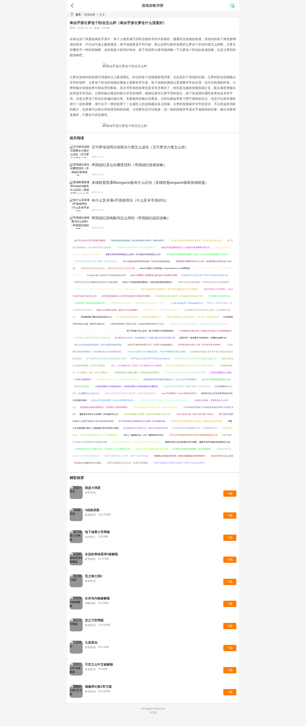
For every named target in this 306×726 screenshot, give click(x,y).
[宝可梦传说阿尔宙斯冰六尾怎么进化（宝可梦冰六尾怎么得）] (79, 151)
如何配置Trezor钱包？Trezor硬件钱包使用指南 (118, 379)
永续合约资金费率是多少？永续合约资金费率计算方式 (185, 247)
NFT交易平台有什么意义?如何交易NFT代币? (106, 359)
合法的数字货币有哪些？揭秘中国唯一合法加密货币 (187, 386)
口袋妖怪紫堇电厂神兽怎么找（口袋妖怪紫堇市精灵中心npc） (138, 324)
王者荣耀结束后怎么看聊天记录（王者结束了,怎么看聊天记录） (102, 449)
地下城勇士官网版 (97, 532)
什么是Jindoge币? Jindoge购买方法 (186, 303)
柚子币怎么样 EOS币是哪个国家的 (90, 240)
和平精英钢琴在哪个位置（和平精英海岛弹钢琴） (200, 345)
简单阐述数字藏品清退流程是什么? (96, 317)
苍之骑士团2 (93, 576)
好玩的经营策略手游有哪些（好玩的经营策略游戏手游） (165, 400)
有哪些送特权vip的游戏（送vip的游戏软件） (137, 247)
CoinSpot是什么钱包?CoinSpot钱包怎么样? (106, 275)
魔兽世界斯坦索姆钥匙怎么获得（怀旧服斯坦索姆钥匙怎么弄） (134, 254)
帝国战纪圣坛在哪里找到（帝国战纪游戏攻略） (129, 165)
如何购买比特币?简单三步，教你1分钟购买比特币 (145, 428)
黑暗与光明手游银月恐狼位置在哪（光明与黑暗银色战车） (131, 393)
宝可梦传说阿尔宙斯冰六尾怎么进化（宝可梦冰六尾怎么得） (140, 147)
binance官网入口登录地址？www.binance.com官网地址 (165, 268)
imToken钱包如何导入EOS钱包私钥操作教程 (185, 372)
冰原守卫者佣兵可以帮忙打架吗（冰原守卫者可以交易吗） (180, 463)
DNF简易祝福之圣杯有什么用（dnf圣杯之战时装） (156, 407)
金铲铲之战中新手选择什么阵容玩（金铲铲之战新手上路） (197, 421)
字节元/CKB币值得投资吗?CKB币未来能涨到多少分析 (193, 435)
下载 (230, 493)
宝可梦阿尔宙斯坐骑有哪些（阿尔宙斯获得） (192, 449)
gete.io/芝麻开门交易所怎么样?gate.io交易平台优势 (154, 275)
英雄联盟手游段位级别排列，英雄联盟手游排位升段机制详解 (108, 268)
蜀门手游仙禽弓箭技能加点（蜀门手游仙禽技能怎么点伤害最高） (170, 289)
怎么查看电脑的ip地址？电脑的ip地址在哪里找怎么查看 (136, 442)
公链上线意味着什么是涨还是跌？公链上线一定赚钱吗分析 (192, 317)
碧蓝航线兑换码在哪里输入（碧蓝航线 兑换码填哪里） (104, 407)
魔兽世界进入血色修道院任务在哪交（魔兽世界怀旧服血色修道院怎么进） (198, 442)
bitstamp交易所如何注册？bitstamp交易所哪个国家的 (190, 365)
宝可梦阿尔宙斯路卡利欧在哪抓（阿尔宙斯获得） (96, 261)
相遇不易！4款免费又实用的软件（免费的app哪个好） (203, 338)
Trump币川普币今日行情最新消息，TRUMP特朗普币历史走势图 (156, 352)
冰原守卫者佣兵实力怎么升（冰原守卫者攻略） (128, 463)
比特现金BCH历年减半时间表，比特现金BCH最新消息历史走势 (198, 324)
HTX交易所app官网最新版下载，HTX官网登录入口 (195, 428)
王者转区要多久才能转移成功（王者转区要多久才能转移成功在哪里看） (127, 386)
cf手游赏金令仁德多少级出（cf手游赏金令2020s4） (137, 372)
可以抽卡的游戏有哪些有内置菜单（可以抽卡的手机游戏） (196, 240)
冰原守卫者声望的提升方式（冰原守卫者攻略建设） (150, 345)
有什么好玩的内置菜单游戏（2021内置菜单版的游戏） (98, 345)
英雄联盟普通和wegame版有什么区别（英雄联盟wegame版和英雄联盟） (150, 182)
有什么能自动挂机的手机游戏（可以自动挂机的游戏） (147, 261)
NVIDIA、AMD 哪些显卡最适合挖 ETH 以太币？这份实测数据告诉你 (105, 289)
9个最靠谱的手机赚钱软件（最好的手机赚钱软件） (139, 317)
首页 (78, 14)
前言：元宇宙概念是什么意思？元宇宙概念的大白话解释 (136, 365)
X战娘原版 (92, 510)
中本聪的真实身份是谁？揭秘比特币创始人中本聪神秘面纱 (205, 331)
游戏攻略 (89, 14)
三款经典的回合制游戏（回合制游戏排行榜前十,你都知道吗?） (138, 240)
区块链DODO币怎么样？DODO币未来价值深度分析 (204, 275)
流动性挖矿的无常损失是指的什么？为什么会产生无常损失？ (170, 379)
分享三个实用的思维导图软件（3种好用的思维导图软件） (148, 282)
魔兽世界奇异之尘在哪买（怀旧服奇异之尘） (100, 414)
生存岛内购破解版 (97, 598)
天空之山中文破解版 (99, 664)
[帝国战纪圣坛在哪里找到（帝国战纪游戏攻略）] (79, 169)
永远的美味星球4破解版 (101, 554)
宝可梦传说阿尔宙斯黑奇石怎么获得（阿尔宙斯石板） (143, 421)
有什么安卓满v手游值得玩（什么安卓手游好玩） (130, 200)
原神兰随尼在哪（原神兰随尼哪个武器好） (196, 414)
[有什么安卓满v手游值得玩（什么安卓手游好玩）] (79, 204)
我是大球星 (93, 488)
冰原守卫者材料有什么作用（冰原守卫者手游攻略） (127, 456)
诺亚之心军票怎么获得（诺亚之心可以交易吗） (118, 310)
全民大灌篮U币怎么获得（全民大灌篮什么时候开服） (98, 331)
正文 (101, 14)
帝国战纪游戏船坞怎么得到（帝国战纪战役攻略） (131, 218)
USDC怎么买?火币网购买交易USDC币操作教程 (96, 282)
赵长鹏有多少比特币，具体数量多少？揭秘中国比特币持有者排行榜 (145, 338)
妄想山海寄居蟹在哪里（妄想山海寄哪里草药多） (113, 400)
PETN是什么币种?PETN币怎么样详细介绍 (150, 359)
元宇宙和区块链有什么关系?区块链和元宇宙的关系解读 (126, 296)
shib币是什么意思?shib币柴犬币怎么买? (92, 338)
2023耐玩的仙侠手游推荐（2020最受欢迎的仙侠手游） (179, 296)
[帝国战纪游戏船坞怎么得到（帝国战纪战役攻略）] (79, 222)
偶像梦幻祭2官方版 (98, 686)
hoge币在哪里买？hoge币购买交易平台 (179, 393)
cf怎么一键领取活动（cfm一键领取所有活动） (144, 435)
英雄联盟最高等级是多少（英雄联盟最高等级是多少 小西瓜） (138, 303)
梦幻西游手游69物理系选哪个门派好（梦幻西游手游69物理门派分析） (197, 254)
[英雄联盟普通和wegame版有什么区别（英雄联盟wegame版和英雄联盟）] (79, 186)
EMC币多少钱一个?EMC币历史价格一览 (161, 310)
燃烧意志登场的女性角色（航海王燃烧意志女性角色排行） (180, 456)
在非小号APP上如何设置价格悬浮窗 (152, 449)
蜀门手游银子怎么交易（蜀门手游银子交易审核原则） (151, 331)
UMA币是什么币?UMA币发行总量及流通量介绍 (195, 359)
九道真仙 (91, 642)
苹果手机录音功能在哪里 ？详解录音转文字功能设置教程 (203, 282)
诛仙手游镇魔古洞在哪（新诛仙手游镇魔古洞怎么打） (148, 414)
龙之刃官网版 (94, 620)
